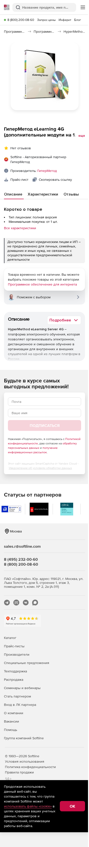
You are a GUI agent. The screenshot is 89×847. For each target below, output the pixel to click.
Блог (77, 20)
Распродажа (13, 679)
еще (81, 136)
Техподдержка (15, 671)
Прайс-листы (14, 646)
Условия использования (24, 761)
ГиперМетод (47, 171)
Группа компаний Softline (24, 738)
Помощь (10, 730)
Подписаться (45, 425)
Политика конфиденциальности (30, 767)
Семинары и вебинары (22, 688)
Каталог (10, 638)
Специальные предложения (26, 663)
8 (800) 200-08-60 (20, 20)
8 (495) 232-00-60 (21, 559)
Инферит (65, 20)
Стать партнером (17, 696)
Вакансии (11, 721)
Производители (16, 654)
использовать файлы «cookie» (28, 806)
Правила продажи (19, 772)
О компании (13, 713)
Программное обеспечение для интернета (42, 284)
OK (72, 806)
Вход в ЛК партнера (20, 705)
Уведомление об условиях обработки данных (40, 468)
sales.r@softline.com (22, 546)
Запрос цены (46, 20)
